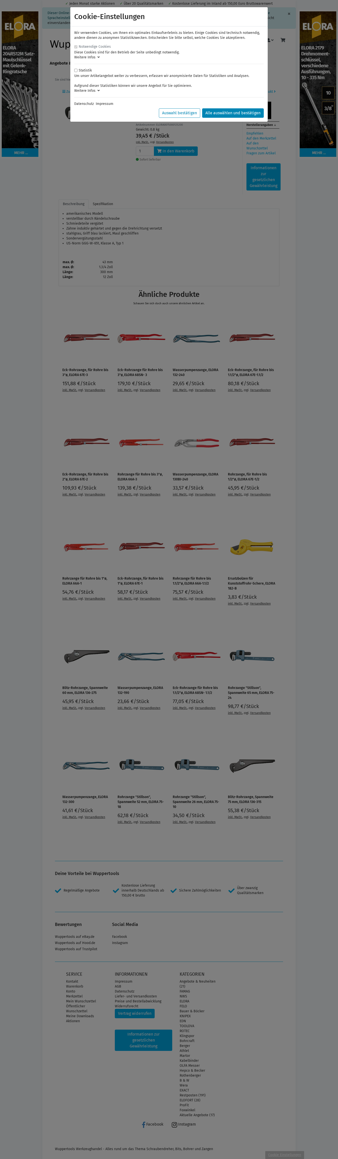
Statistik (85, 70)
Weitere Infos (85, 57)
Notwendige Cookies (95, 47)
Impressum (104, 104)
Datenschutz (84, 104)
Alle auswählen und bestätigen (233, 113)
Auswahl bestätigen (179, 113)
